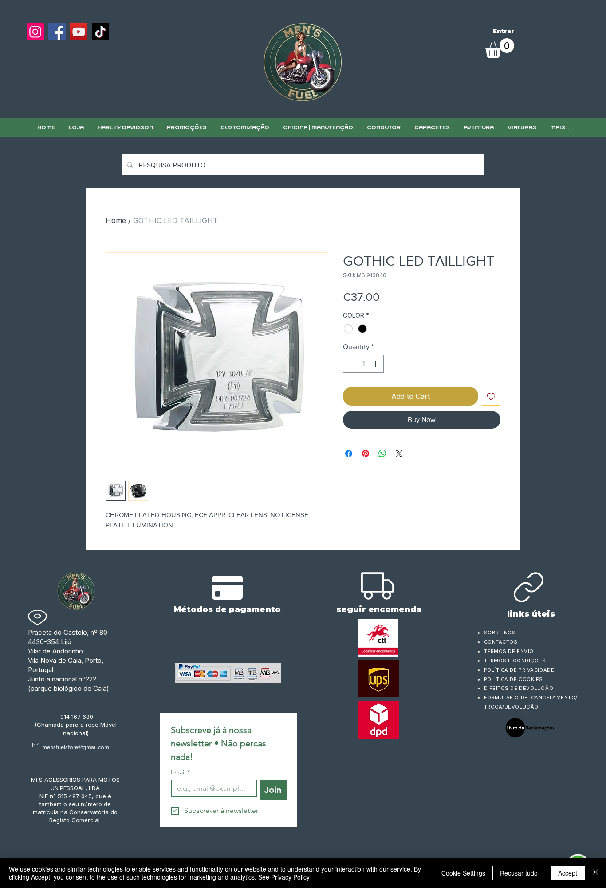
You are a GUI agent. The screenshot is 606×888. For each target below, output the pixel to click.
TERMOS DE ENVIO (509, 651)
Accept (567, 872)
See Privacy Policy (284, 876)
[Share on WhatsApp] (382, 453)
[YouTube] (78, 31)
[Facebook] (57, 31)
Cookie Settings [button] (463, 872)
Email (180, 772)
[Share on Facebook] (348, 453)
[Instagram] (35, 31)
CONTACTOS (501, 642)
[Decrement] (350, 363)
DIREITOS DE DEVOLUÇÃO (519, 688)
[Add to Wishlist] (491, 396)
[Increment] (376, 363)
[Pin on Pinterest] (365, 453)
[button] (244, 127)
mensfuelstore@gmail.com (75, 747)
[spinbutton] (363, 363)
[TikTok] (100, 31)
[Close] (595, 873)
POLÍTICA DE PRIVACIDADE (519, 670)
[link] (499, 48)
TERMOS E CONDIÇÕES (515, 660)
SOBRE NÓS (500, 632)
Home (116, 220)
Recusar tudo (519, 872)
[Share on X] (399, 453)
